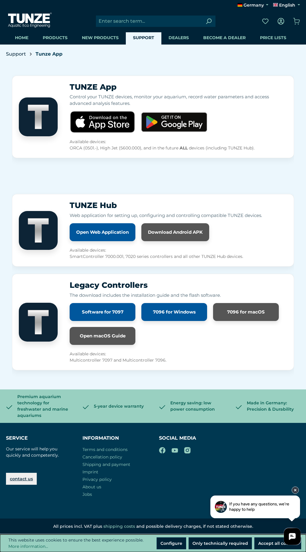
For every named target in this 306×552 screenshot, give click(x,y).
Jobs (87, 494)
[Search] (208, 21)
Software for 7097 (102, 312)
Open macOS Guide (103, 336)
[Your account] (281, 21)
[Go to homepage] (30, 20)
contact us (21, 478)
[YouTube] (175, 449)
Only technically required (220, 543)
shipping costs (119, 526)
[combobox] (149, 21)
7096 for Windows (174, 312)
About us (91, 487)
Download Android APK (175, 232)
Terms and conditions (105, 449)
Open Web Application (102, 232)
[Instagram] (187, 449)
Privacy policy (97, 479)
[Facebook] (162, 449)
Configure (171, 543)
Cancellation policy (102, 457)
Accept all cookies (277, 543)
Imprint (90, 472)
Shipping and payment (106, 464)
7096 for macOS (246, 312)
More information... (28, 546)
